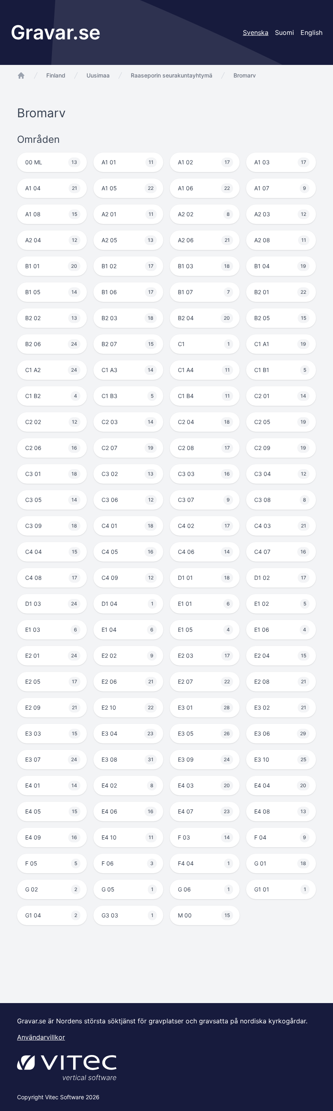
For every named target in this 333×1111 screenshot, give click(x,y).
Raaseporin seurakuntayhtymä (171, 75)
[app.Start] (21, 75)
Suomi (284, 32)
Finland (55, 75)
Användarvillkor (41, 1037)
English (311, 32)
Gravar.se (55, 32)
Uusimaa (98, 75)
